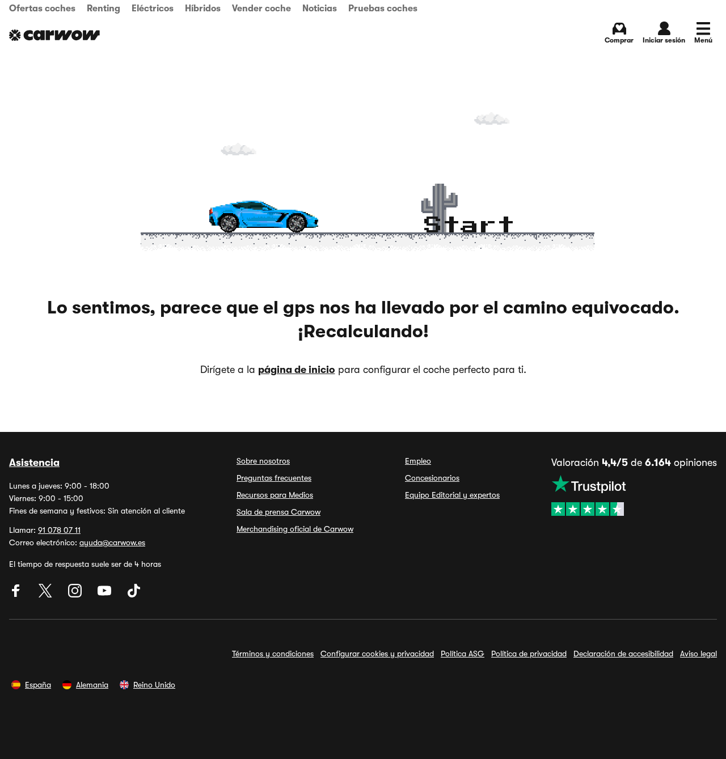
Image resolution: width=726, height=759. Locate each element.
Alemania (92, 684)
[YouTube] (105, 594)
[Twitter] (46, 594)
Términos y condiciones (273, 653)
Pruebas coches (382, 8)
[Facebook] (17, 594)
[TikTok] (134, 594)
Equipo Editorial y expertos (452, 494)
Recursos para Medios (275, 494)
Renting (103, 8)
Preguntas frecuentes (274, 477)
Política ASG (462, 653)
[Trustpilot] (634, 495)
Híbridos (203, 8)
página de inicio (296, 369)
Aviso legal (698, 653)
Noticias (319, 8)
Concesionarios (432, 477)
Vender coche (261, 8)
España (38, 684)
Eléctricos (153, 8)
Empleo (418, 460)
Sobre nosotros (263, 460)
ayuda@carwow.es (112, 542)
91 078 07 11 (59, 530)
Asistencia (34, 462)
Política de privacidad (529, 653)
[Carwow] (54, 35)
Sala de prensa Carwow (278, 511)
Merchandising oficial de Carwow (295, 528)
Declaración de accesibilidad (623, 653)
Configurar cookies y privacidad (377, 653)
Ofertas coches (42, 8)
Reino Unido (154, 684)
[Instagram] (76, 594)
